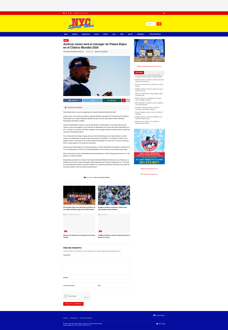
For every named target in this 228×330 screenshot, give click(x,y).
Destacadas (104, 51)
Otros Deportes (155, 34)
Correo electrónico (69, 285)
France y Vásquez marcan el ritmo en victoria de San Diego (149, 113)
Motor (130, 34)
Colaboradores (74, 318)
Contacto (65, 318)
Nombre (66, 277)
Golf (114, 34)
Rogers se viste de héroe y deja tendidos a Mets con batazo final (149, 94)
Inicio (66, 34)
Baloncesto (86, 34)
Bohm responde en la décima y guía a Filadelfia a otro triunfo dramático (149, 103)
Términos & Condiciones (86, 318)
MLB (100, 203)
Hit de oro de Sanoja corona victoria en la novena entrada (149, 85)
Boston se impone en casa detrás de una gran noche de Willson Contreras (148, 99)
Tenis (122, 34)
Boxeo (96, 34)
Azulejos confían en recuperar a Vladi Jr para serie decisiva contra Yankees (112, 208)
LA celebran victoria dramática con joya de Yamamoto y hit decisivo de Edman (147, 108)
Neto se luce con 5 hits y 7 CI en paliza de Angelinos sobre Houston (147, 122)
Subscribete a (98, 177)
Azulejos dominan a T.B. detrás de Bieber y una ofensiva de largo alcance (148, 117)
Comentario (67, 255)
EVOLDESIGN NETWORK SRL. (82, 325)
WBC (66, 40)
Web (99, 285)
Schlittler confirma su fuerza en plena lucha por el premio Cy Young (149, 90)
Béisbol (75, 34)
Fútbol (105, 34)
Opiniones (140, 34)
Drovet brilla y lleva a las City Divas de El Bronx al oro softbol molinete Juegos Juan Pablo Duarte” (79, 208)
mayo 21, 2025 (89, 51)
